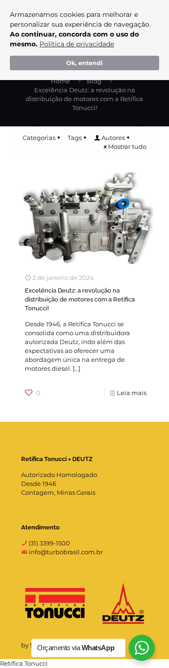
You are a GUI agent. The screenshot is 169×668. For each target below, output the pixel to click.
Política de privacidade (76, 44)
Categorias (39, 137)
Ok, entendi (84, 62)
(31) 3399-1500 (48, 543)
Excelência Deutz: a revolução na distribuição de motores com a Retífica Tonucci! (80, 299)
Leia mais (131, 392)
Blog (94, 81)
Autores (113, 137)
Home (60, 81)
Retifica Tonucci (24, 663)
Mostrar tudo (127, 146)
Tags (75, 137)
